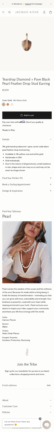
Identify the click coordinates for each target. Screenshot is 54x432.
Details (5, 139)
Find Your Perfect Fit (12, 178)
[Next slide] (51, 4)
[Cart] (50, 12)
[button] (46, 424)
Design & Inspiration (12, 190)
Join (49, 385)
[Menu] (3, 12)
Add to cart (29, 115)
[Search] (9, 12)
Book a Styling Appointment (16, 184)
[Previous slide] (3, 4)
